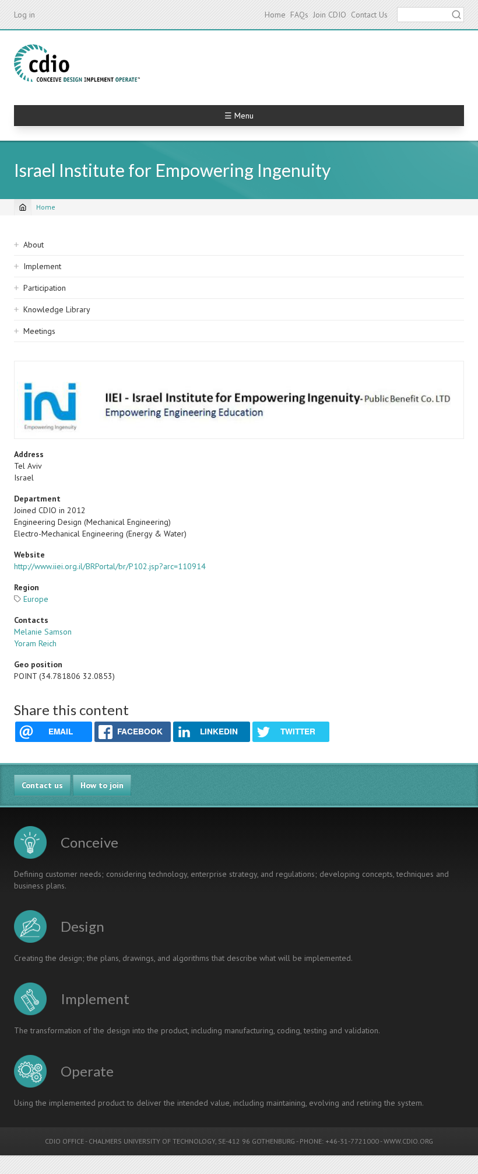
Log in (24, 14)
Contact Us (369, 14)
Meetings (39, 331)
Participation (44, 288)
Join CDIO (329, 14)
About (33, 244)
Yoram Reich (35, 643)
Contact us (42, 785)
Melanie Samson (43, 631)
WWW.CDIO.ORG (408, 1141)
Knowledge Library (56, 309)
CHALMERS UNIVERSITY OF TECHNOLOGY (152, 1141)
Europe (35, 599)
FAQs (299, 14)
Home (275, 14)
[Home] (77, 63)
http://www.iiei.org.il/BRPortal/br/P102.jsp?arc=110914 (110, 566)
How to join (102, 785)
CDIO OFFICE (64, 1141)
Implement (42, 266)
